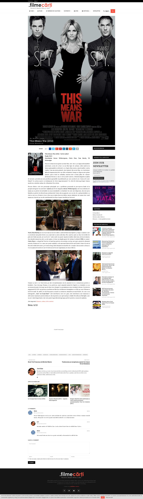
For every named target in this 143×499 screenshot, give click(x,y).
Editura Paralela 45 (97, 215)
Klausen (38, 301)
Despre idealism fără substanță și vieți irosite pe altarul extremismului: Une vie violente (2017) (80, 401)
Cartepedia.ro (96, 213)
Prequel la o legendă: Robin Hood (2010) (107, 253)
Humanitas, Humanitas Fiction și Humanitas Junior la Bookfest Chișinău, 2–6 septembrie (108, 243)
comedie (39, 354)
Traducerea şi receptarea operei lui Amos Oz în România (76, 363)
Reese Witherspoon (76, 354)
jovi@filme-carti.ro (74, 486)
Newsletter (96, 11)
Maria (35, 411)
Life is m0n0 (49, 301)
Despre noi (30, 1)
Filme (40, 11)
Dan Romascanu (106, 255)
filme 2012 (45, 354)
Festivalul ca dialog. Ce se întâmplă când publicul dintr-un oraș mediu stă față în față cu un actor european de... (108, 279)
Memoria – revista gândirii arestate (101, 219)
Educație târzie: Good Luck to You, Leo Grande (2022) (108, 303)
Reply (88, 411)
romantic (85, 354)
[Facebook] (104, 11)
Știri (76, 11)
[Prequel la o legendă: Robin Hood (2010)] (97, 256)
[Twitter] (105, 11)
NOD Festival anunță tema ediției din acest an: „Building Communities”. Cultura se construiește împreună (108, 292)
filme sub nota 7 (63, 354)
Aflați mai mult (109, 497)
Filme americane (36, 138)
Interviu (67, 11)
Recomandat (42, 138)
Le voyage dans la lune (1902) (36, 399)
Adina (43, 301)
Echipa (35, 1)
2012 (29, 354)
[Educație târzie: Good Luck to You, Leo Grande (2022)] (97, 305)
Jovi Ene (32, 143)
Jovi (69, 354)
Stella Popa (105, 271)
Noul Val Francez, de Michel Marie (40, 362)
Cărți (32, 11)
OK (103, 497)
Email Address (96, 173)
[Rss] (109, 11)
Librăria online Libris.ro (99, 217)
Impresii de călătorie (53, 11)
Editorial (86, 11)
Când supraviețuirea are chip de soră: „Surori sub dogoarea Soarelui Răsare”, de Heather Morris (108, 266)
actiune (34, 354)
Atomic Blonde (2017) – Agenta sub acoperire (58, 399)
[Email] (107, 11)
